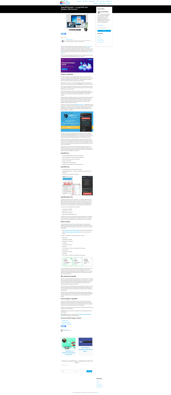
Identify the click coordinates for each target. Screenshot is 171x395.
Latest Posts (65, 37)
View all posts (100, 25)
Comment (89, 371)
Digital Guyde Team (69, 39)
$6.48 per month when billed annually (73, 232)
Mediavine (97, 392)
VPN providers (88, 46)
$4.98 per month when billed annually (72, 230)
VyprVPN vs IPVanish (66, 322)
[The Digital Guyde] (65, 2)
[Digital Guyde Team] (63, 42)
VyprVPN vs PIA (65, 320)
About (62, 37)
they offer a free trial (79, 104)
